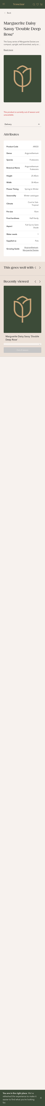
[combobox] (22, 344)
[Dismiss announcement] (40, 1098)
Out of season (22, 350)
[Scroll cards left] (35, 267)
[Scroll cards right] (40, 267)
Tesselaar (19, 4)
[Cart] (41, 4)
